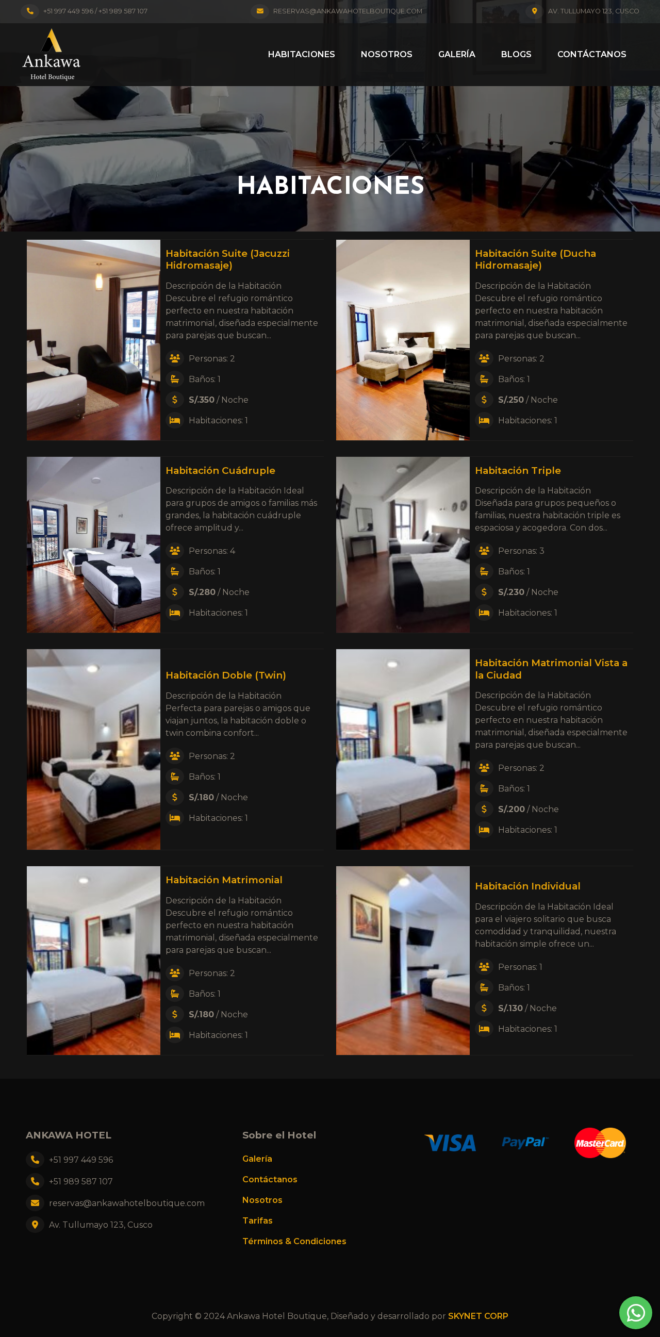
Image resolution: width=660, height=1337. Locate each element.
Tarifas (257, 1221)
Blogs (516, 54)
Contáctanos (591, 54)
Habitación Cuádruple (220, 470)
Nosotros (386, 54)
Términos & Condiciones (294, 1241)
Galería (456, 54)
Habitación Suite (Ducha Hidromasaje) (535, 259)
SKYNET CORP (478, 1316)
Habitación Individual (528, 886)
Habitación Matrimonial (224, 880)
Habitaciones (301, 54)
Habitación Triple (518, 470)
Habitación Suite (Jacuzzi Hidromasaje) (228, 259)
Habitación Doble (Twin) (226, 675)
